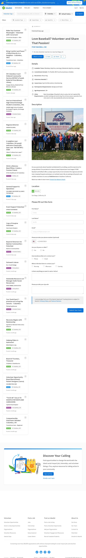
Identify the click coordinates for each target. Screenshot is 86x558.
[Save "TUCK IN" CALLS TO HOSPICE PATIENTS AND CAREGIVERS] (25, 397)
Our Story (74, 522)
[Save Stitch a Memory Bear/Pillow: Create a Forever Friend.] (25, 165)
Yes (35, 250)
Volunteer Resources (10, 533)
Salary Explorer (32, 533)
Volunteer (36, 8)
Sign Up (82, 8)
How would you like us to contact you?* (43, 256)
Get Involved (18, 8)
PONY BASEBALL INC (39, 47)
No (43, 250)
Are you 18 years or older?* (40, 247)
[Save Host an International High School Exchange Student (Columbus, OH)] (25, 99)
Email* (34, 228)
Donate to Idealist (76, 536)
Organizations (8, 529)
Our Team (74, 526)
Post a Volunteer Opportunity (52, 526)
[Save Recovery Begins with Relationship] (25, 319)
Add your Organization (50, 529)
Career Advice (31, 536)
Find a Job (27, 8)
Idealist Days (7, 536)
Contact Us (74, 529)
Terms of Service (56, 301)
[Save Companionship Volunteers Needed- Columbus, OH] (25, 417)
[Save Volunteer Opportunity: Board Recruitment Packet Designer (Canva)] (25, 376)
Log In (76, 8)
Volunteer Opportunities (11, 522)
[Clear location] (54, 13)
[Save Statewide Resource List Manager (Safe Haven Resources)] (25, 278)
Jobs (29, 522)
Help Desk (74, 533)
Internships (31, 526)
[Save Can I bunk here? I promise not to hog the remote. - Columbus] (25, 298)
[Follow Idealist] (37, 552)
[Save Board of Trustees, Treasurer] (25, 358)
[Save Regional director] (25, 124)
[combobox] (29, 14)
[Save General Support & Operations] (25, 185)
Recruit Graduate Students (51, 536)
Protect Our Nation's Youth (57, 179)
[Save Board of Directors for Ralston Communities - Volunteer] (25, 241)
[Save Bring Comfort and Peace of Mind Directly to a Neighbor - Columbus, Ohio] (25, 50)
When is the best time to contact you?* (43, 264)
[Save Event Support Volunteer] (25, 206)
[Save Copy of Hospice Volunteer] (25, 222)
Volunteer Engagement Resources (54, 533)
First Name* (35, 209)
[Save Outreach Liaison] (25, 261)
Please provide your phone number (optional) (45, 237)
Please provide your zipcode (40, 284)
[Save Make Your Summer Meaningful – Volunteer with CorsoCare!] (25, 29)
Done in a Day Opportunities (12, 526)
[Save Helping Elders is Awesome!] (25, 339)
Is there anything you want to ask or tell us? (45, 271)
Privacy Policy (44, 301)
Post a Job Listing (49, 522)
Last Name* (35, 218)
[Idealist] (7, 7)
